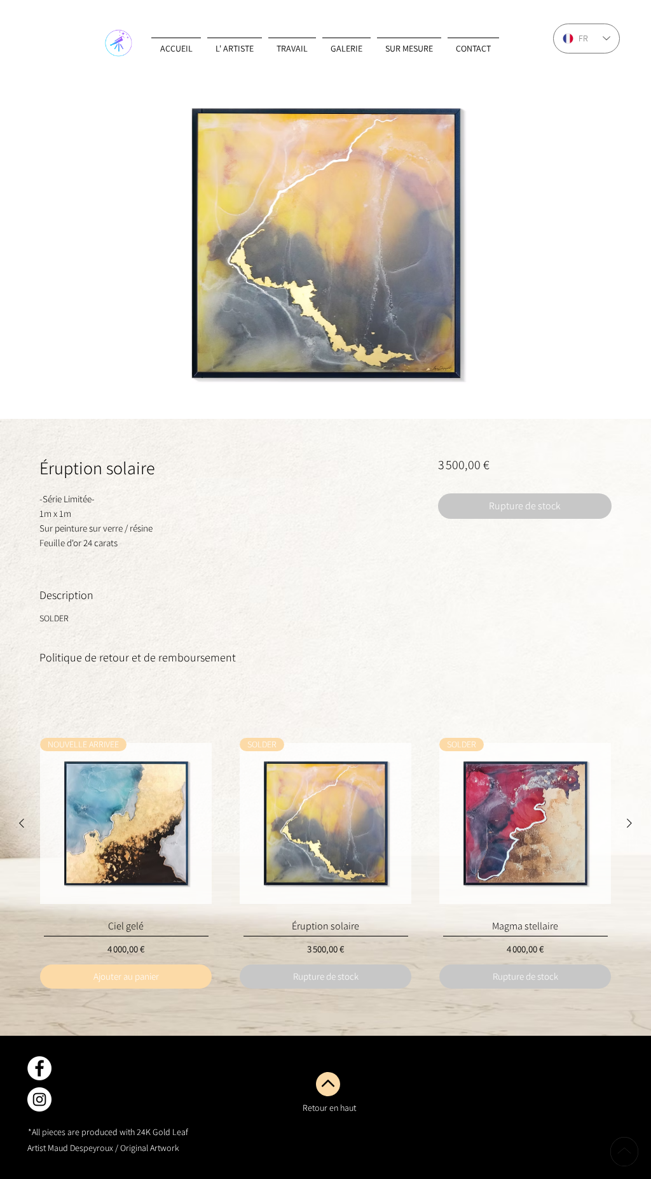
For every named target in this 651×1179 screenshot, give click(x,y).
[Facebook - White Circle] (39, 1068)
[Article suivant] (629, 823)
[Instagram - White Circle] (39, 1099)
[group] (325, 863)
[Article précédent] (21, 823)
